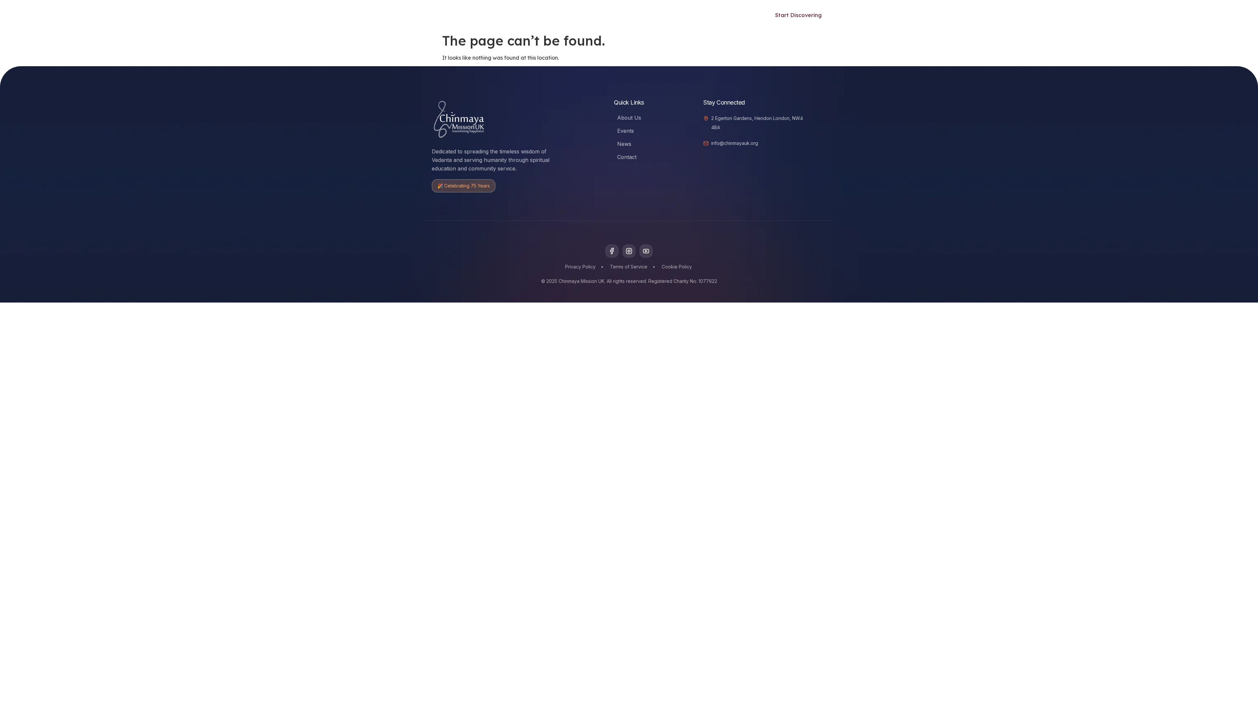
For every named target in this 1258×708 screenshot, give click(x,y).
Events (577, 15)
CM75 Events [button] (673, 15)
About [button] (715, 15)
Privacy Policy (580, 266)
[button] (750, 14)
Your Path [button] (496, 15)
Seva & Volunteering (621, 15)
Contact (627, 157)
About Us (629, 117)
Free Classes (543, 15)
